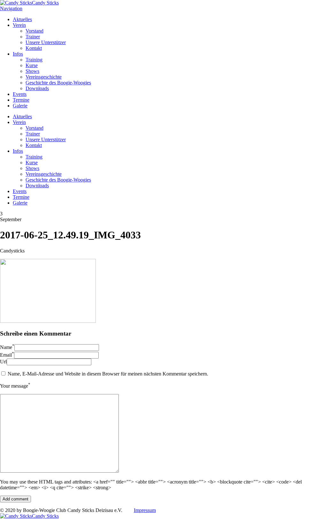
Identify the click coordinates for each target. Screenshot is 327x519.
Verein (19, 25)
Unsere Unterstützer (46, 42)
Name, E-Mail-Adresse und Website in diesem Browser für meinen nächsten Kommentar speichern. (108, 373)
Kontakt (34, 48)
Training (34, 59)
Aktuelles (22, 19)
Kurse (32, 65)
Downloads (37, 88)
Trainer (33, 36)
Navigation (11, 8)
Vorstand (34, 31)
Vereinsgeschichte (44, 77)
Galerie (20, 105)
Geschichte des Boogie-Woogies (58, 82)
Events (20, 94)
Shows (32, 71)
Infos (18, 54)
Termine (21, 100)
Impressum (145, 510)
